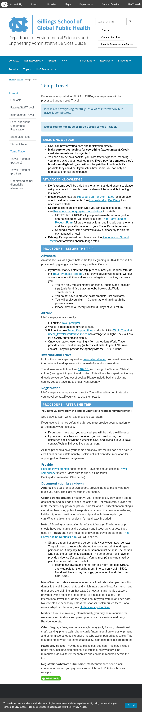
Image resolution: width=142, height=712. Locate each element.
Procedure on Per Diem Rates (95, 196)
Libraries (51, 4)
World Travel (121, 330)
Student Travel (19, 144)
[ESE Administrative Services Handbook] (49, 24)
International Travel (22, 114)
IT (74, 60)
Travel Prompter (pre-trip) (68, 273)
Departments (86, 4)
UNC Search (134, 4)
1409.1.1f (84, 369)
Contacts (14, 60)
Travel (12, 69)
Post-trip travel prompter (55, 468)
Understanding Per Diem (104, 200)
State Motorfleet (20, 136)
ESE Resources (33, 60)
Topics (27, 69)
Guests (52, 60)
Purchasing (86, 60)
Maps (68, 4)
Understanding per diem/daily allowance (21, 184)
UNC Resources (45, 69)
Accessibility (16, 4)
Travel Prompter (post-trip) (20, 160)
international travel (94, 359)
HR (64, 60)
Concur (105, 30)
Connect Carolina (110, 37)
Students (123, 60)
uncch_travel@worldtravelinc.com (69, 334)
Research (105, 60)
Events (34, 4)
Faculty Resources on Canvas (117, 44)
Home (12, 79)
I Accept (131, 705)
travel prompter (71, 323)
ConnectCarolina (110, 4)
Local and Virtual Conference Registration (20, 126)
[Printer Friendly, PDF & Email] (51, 678)
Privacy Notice (79, 707)
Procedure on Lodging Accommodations (78, 211)
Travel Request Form (80, 330)
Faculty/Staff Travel (22, 107)
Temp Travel (17, 151)
